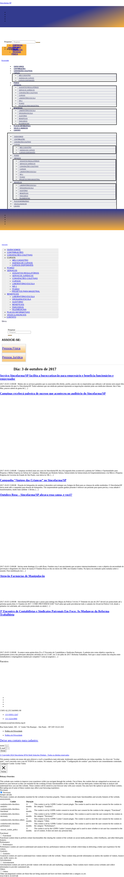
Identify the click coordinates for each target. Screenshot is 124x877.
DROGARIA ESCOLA (26, 113)
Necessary (7, 792)
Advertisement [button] (5, 860)
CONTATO (17, 130)
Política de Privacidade (13, 731)
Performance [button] (5, 842)
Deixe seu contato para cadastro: (19, 740)
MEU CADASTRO (25, 75)
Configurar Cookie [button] (7, 764)
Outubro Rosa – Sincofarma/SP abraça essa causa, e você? (36, 494)
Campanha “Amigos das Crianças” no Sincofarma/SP (33, 480)
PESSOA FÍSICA (16, 53)
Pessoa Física (11, 348)
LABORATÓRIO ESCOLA (27, 98)
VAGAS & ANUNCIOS (21, 128)
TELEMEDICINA (24, 123)
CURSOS (22, 95)
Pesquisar (8, 42)
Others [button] (2, 869)
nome (2, 746)
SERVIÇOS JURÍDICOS (27, 90)
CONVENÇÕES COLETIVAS (23, 71)
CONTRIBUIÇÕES (20, 69)
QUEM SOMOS (19, 66)
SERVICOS (17, 85)
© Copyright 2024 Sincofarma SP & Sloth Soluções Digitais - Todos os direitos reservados (34, 755)
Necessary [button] (4, 790)
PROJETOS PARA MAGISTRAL (29, 106)
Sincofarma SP (5, 3)
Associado (5, 60)
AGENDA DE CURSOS (26, 78)
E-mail (3, 748)
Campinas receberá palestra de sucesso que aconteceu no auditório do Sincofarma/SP (53, 393)
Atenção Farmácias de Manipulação (22, 576)
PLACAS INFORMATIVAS (22, 126)
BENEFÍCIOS (18, 108)
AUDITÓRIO (23, 116)
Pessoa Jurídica (12, 357)
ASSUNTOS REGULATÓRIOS (29, 87)
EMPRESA (18, 45)
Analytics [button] (3, 851)
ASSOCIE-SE (13, 48)
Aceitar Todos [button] (20, 764)
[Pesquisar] (38, 42)
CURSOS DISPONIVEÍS (26, 80)
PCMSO (16, 83)
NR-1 (20, 101)
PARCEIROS (23, 121)
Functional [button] (4, 833)
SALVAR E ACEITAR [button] (9, 876)
